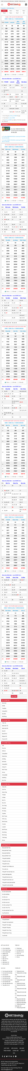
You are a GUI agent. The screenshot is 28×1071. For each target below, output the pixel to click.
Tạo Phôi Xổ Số (5, 913)
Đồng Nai (4, 808)
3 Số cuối (21, 74)
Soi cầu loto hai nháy (7, 973)
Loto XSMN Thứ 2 (17, 575)
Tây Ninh (4, 813)
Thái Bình (4, 708)
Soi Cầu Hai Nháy (5, 894)
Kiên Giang (4, 834)
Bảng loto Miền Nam (7, 78)
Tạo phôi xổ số (6, 985)
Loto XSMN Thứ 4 (17, 386)
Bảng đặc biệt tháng (21, 1002)
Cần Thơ (4, 789)
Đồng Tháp (4, 792)
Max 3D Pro (4, 733)
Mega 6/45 (4, 736)
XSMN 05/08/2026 (19, 328)
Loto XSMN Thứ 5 (17, 295)
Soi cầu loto (5, 974)
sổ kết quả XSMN (13, 115)
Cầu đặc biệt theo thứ (8, 983)
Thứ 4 (23, 10)
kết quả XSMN (8, 119)
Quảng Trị (4, 766)
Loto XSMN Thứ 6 (17, 204)
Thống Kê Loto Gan (6, 861)
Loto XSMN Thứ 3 (17, 480)
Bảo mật (22, 1048)
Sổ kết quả (19, 948)
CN (23, 13)
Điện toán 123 (5, 725)
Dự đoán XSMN (11, 117)
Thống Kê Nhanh (5, 919)
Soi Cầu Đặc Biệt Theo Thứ (8, 910)
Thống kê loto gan (21, 983)
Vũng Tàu (4, 786)
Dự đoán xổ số (20, 950)
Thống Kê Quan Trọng (6, 932)
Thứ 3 (17, 10)
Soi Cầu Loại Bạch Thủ (7, 905)
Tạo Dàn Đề (4, 935)
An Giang (4, 810)
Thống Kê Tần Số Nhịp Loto (8, 866)
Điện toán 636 (5, 728)
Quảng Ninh (4, 711)
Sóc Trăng (4, 805)
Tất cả (7, 74)
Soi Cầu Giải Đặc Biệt (6, 891)
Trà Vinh (4, 824)
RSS (14, 1053)
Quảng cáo (16, 1050)
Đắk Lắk (4, 750)
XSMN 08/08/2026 (19, 18)
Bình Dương (4, 821)
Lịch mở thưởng (20, 955)
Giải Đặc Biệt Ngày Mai (7, 874)
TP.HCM (4, 794)
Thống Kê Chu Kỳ (5, 863)
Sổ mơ (18, 957)
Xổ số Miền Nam (10, 8)
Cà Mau (3, 797)
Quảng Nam (4, 753)
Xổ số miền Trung (7, 950)
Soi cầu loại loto (6, 978)
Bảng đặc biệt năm (21, 1000)
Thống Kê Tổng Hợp (6, 927)
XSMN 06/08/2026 (19, 237)
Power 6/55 (4, 739)
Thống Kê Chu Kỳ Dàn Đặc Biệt (8, 882)
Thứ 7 (17, 13)
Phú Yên (4, 748)
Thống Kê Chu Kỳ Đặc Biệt (7, 885)
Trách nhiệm (7, 1050)
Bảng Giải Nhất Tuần (6, 855)
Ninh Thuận (4, 769)
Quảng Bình (4, 764)
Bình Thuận (4, 816)
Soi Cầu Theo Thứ (6, 907)
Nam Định (4, 703)
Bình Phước (4, 829)
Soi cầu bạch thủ (6, 976)
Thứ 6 (10, 13)
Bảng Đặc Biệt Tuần (6, 847)
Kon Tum (4, 780)
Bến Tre (3, 800)
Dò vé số (19, 953)
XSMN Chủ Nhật (11, 607)
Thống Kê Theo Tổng (6, 930)
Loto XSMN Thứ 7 (17, 78)
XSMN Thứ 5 (11, 237)
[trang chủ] (14, 5)
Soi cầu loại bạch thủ (7, 980)
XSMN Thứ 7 (11, 18)
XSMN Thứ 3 (11, 422)
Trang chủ (3, 8)
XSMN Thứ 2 (11, 517)
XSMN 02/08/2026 (20, 607)
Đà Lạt (3, 840)
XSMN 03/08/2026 (19, 517)
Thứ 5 (4, 13)
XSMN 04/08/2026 (19, 422)
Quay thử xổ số (20, 952)
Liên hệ (23, 1050)
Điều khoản (14, 1048)
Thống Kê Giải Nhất (6, 858)
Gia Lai (3, 772)
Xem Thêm (14, 696)
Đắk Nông (4, 777)
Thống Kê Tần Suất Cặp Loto (8, 871)
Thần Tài (4, 723)
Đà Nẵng (4, 758)
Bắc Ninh (4, 713)
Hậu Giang (4, 832)
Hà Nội (3, 705)
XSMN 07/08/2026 (19, 146)
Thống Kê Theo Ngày (6, 924)
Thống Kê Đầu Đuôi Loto (7, 877)
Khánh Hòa (4, 756)
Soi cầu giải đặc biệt (7, 971)
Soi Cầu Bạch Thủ (6, 899)
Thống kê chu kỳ (20, 971)
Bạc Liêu (4, 802)
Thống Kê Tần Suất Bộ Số (7, 922)
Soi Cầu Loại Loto (6, 902)
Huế (3, 745)
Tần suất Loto (5, 869)
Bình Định (4, 761)
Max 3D (3, 731)
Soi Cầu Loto (5, 897)
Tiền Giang (4, 837)
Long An (4, 826)
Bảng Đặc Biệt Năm (6, 853)
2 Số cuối (14, 74)
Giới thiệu (6, 1048)
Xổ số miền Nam (6, 952)
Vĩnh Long (4, 818)
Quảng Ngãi (4, 774)
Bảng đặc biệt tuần (21, 999)
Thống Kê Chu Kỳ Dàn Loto (7, 879)
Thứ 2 (10, 10)
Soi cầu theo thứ (6, 981)
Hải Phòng (4, 716)
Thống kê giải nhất (21, 1007)
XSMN (6, 18)
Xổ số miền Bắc (6, 948)
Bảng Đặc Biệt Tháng (6, 850)
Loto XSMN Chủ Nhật (18, 666)
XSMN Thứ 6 (11, 146)
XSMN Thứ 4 (11, 328)
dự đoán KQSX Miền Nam (14, 124)
